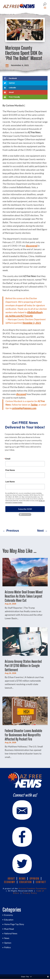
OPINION (34, 878)
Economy (8, 915)
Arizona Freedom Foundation (32, 888)
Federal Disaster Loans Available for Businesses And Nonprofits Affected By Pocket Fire (23, 735)
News (6, 938)
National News (10, 933)
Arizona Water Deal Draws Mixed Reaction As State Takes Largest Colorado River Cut (24, 596)
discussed (21, 394)
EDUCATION (25, 882)
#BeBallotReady (35, 312)
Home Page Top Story (14, 924)
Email (7, 459)
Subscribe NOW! (25, 509)
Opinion (7, 942)
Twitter (34, 404)
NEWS (22, 878)
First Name (10, 470)
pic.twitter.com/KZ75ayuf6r (19, 315)
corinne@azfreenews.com (24, 408)
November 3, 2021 (32, 322)
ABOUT (11, 878)
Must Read (9, 929)
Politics (7, 947)
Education (8, 919)
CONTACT (41, 882)
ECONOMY (9, 882)
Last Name (10, 482)
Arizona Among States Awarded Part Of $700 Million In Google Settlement (23, 665)
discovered (31, 245)
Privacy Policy (30, 893)
